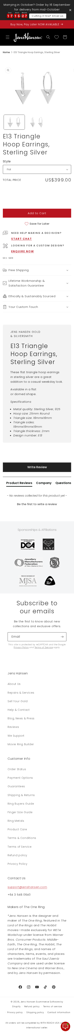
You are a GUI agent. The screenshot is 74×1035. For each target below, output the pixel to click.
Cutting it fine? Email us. (48, 16)
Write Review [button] (37, 467)
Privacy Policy (21, 647)
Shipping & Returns (21, 795)
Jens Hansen (28, 1001)
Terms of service (52, 1006)
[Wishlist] (56, 37)
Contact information (58, 1012)
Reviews (13, 727)
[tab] (19, 484)
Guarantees (16, 786)
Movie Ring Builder (21, 744)
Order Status (17, 769)
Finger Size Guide (20, 812)
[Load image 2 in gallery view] (37, 122)
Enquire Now (22, 251)
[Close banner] (70, 10)
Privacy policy (15, 1012)
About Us (14, 684)
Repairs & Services (21, 693)
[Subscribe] (62, 636)
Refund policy (17, 855)
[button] (7, 37)
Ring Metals (16, 821)
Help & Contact (19, 710)
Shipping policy (35, 1012)
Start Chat (21, 239)
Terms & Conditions (22, 838)
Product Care (17, 829)
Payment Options (20, 778)
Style (7, 161)
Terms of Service (44, 647)
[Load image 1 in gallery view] (14, 122)
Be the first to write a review (37, 504)
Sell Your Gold (18, 701)
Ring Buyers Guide (21, 804)
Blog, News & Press (21, 718)
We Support (16, 736)
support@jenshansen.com (27, 887)
